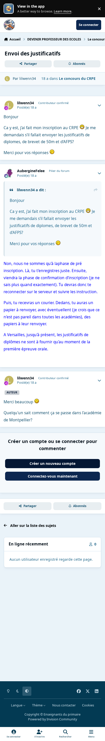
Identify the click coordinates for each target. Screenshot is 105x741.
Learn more (10, 8)
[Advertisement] (52, 625)
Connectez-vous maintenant (52, 476)
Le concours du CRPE (77, 78)
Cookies (88, 705)
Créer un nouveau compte (52, 463)
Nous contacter (64, 705)
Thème (37, 705)
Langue (17, 705)
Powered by (52, 719)
